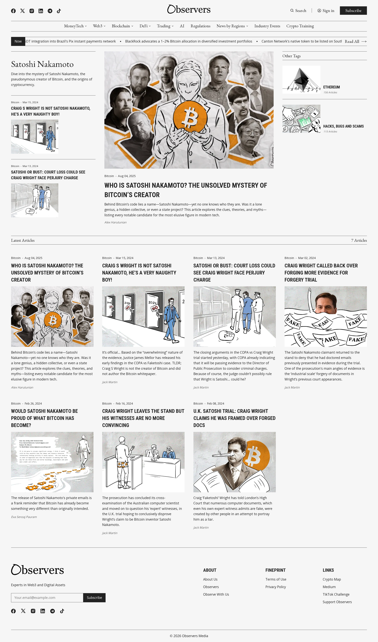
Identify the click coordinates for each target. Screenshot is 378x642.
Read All (352, 41)
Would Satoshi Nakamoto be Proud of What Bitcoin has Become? (44, 418)
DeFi (144, 26)
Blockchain (121, 26)
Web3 (97, 26)
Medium (329, 587)
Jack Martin (109, 382)
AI (182, 26)
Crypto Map (332, 579)
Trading (163, 26)
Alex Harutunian (115, 222)
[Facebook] (13, 11)
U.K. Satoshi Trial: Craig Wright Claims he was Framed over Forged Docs (234, 418)
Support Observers (337, 602)
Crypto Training (300, 26)
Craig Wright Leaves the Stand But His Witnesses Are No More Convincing (143, 418)
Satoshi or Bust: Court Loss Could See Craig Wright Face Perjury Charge (48, 175)
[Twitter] (22, 11)
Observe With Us (216, 594)
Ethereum (331, 87)
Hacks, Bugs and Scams (343, 126)
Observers (211, 587)
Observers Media (195, 636)
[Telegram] (50, 11)
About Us (210, 579)
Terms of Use (275, 579)
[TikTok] (59, 11)
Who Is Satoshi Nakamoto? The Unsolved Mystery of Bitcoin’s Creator (185, 190)
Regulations (200, 26)
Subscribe (353, 10)
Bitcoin (15, 102)
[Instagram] (32, 11)
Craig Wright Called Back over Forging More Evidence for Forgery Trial (321, 273)
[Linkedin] (41, 11)
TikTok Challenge (336, 594)
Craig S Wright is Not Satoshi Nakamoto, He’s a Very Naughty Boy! (50, 111)
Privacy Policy (275, 587)
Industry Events (267, 26)
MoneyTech (74, 26)
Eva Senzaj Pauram (24, 517)
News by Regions (231, 26)
